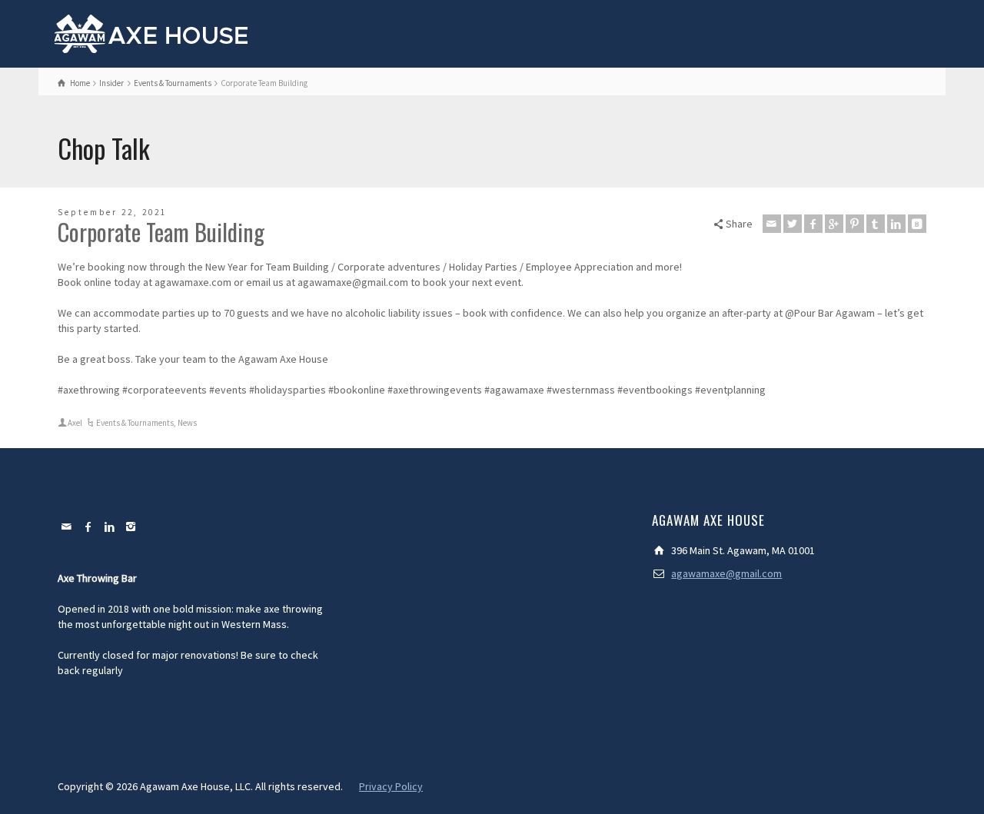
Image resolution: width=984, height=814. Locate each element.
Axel (75, 422)
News (187, 422)
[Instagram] (131, 526)
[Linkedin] (896, 223)
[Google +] (834, 223)
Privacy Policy (391, 786)
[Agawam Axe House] (152, 32)
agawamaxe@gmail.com (726, 573)
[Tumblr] (875, 223)
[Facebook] (813, 223)
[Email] (772, 223)
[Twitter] (792, 223)
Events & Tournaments (135, 422)
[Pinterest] (855, 223)
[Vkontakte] (917, 223)
